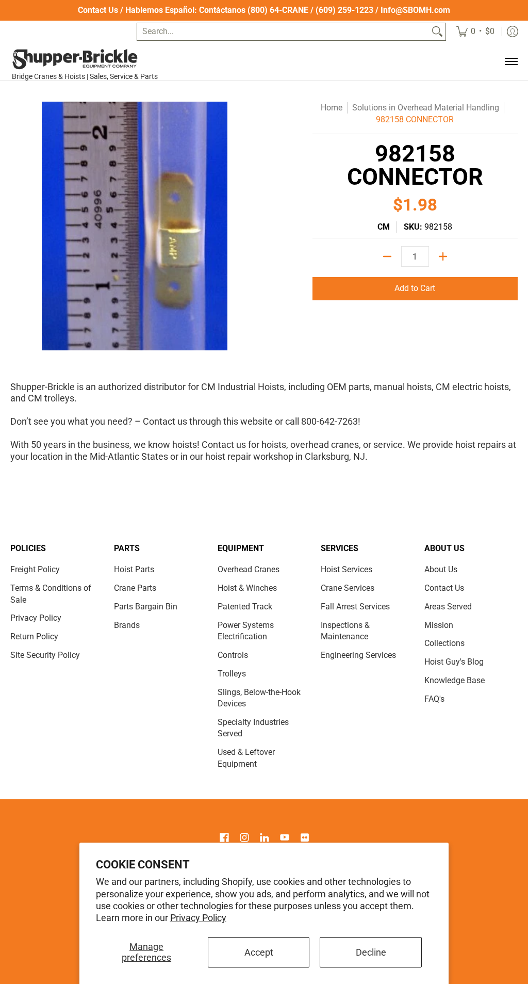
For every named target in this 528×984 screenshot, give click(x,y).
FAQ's (434, 699)
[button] (224, 838)
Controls (233, 655)
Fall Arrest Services (355, 606)
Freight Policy (35, 569)
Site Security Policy (45, 655)
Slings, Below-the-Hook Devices (259, 698)
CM (383, 227)
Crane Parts (135, 588)
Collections (444, 643)
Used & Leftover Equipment (246, 758)
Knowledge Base (454, 680)
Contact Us (98, 10)
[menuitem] (475, 32)
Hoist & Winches (247, 588)
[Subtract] (387, 256)
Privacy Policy (198, 917)
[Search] (437, 31)
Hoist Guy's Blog (454, 662)
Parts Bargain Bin (145, 606)
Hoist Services (346, 569)
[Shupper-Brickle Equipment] (88, 59)
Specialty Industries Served (253, 728)
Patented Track (245, 606)
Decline (371, 952)
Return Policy (34, 636)
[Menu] (511, 61)
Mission (438, 625)
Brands (127, 625)
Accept (258, 952)
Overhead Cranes (248, 569)
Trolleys (232, 674)
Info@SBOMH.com (415, 10)
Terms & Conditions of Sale (50, 594)
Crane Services (347, 588)
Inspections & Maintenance (345, 631)
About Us (440, 569)
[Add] (443, 256)
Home (331, 107)
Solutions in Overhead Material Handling (425, 107)
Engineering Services (358, 655)
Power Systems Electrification (246, 631)
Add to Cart (414, 288)
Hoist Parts (134, 569)
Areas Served (448, 606)
